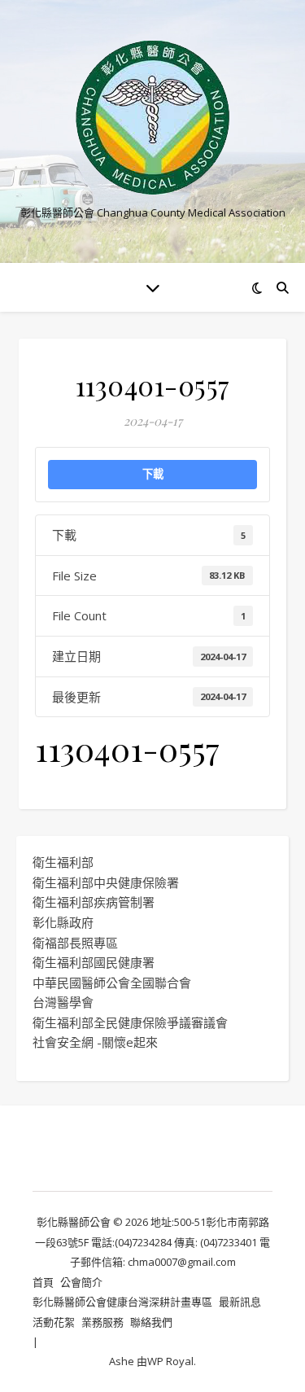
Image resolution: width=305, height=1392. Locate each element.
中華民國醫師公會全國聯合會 (112, 982)
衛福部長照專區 (75, 943)
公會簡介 (81, 1282)
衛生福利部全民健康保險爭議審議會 (130, 1022)
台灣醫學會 (63, 1002)
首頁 (43, 1282)
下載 (152, 473)
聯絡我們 (151, 1322)
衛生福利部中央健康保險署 (106, 882)
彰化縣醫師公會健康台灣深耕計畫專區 (122, 1301)
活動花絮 (54, 1322)
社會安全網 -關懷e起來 (95, 1042)
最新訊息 (240, 1301)
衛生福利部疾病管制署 (94, 902)
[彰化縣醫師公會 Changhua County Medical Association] (153, 118)
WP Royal (170, 1361)
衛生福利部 (63, 862)
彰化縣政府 (63, 922)
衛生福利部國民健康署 (94, 962)
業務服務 (102, 1322)
